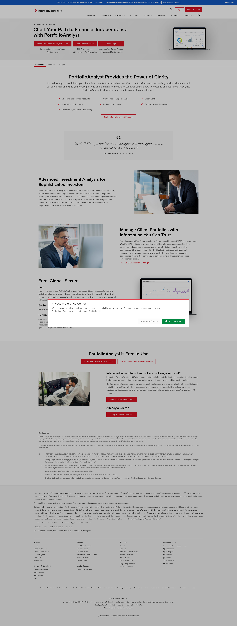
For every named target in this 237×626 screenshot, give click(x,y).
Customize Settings (149, 321)
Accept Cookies (175, 321)
